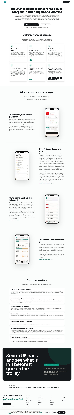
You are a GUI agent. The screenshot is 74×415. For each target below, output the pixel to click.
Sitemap (63, 400)
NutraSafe (9, 2)
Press (51, 398)
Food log (27, 397)
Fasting (27, 404)
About (47, 1)
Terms (63, 398)
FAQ (39, 404)
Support (51, 404)
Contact (51, 400)
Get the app (7, 404)
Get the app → (66, 1)
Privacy (63, 397)
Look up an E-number (45, 24)
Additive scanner (29, 398)
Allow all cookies (61, 412)
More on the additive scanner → (45, 183)
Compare (37, 1)
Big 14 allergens (40, 400)
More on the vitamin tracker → (45, 259)
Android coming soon (7, 407)
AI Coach (27, 406)
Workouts (27, 402)
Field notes (40, 402)
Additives (32, 1)
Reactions (27, 407)
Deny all (54, 412)
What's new (52, 402)
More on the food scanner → (14, 220)
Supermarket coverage (42, 398)
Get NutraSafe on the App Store (31, 24)
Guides (42, 1)
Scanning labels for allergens (53, 387)
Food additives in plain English (39, 387)
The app (27, 1)
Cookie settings (47, 412)
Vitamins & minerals (29, 400)
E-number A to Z (41, 397)
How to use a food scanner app (15, 387)
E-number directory (28, 387)
